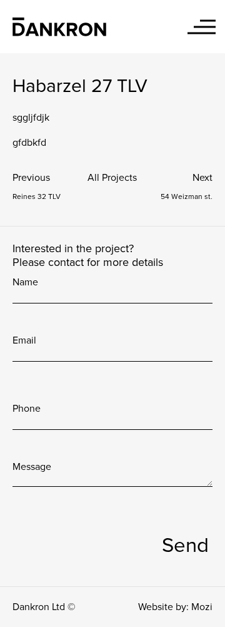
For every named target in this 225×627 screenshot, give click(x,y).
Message (31, 467)
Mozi (201, 607)
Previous (31, 177)
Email (24, 340)
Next (202, 177)
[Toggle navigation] (202, 26)
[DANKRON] (59, 26)
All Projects (112, 177)
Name (25, 282)
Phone (26, 408)
